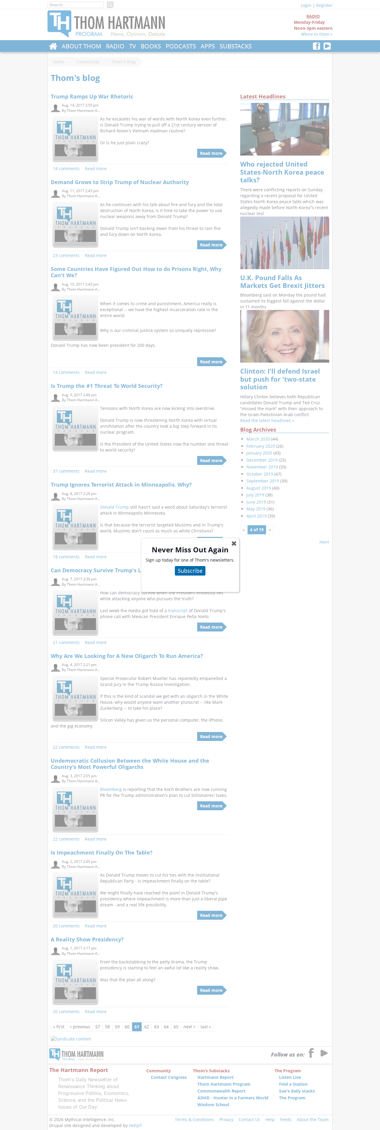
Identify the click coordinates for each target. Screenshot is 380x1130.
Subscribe (190, 570)
